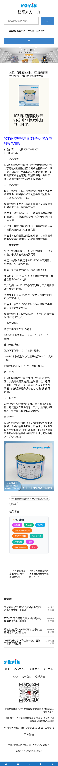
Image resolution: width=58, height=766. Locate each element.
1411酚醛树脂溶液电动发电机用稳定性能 (17, 573)
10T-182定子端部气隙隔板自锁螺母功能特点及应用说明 (23, 620)
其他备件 (18, 541)
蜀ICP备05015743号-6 (33, 750)
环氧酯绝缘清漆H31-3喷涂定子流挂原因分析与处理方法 (23, 631)
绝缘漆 (14, 504)
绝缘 (30, 541)
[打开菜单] (29, 41)
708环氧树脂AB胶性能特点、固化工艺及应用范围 (22, 642)
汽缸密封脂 (36, 536)
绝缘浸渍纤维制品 (22, 530)
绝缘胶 (29, 524)
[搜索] (47, 21)
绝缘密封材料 (20, 536)
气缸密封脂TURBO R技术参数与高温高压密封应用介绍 (22, 608)
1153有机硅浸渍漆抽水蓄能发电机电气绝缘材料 (39, 573)
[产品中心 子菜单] (25, 669)
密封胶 (40, 524)
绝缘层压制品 (20, 547)
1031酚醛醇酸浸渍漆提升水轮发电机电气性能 (29, 498)
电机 (34, 547)
